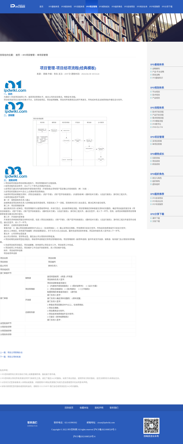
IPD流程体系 (79, 7)
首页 (41, 7)
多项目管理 (157, 141)
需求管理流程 (158, 118)
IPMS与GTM (157, 127)
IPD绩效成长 (104, 7)
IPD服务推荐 (157, 194)
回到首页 (69, 408)
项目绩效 (156, 161)
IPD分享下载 (167, 7)
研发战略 (156, 75)
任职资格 (156, 158)
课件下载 (156, 218)
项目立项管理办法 (15, 353)
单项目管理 (42, 55)
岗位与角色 (157, 178)
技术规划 (156, 95)
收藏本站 (84, 408)
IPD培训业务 (142, 7)
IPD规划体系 (66, 7)
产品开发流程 (158, 115)
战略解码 (156, 69)
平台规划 (156, 92)
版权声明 (99, 408)
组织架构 (156, 181)
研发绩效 (156, 164)
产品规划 (156, 98)
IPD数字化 (156, 124)
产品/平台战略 (158, 72)
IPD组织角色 (117, 7)
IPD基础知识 (157, 78)
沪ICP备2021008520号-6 (84, 436)
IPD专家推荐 (154, 7)
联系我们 (114, 408)
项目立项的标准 (14, 357)
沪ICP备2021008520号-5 (105, 429)
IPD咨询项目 (129, 7)
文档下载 (156, 221)
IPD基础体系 (54, 7)
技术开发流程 (158, 112)
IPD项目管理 (91, 7)
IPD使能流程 (157, 121)
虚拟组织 (156, 184)
